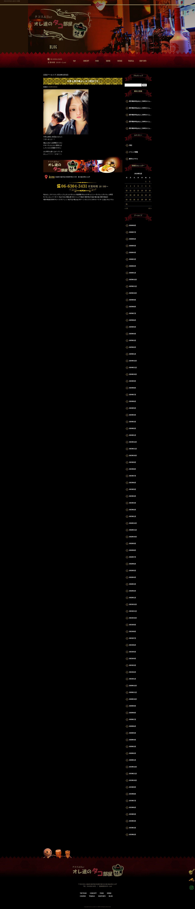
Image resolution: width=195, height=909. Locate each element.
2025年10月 (133, 293)
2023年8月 (132, 469)
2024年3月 (132, 422)
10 (126, 190)
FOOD (96, 61)
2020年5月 (132, 733)
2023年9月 (132, 462)
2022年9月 (132, 543)
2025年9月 (132, 300)
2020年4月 (132, 740)
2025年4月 (132, 334)
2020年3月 (132, 746)
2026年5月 (132, 246)
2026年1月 (132, 273)
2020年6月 (132, 726)
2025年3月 (132, 340)
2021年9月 (132, 625)
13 (138, 190)
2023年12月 (133, 442)
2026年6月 (132, 239)
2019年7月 (132, 801)
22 (146, 195)
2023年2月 (132, 510)
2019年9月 (132, 787)
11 (130, 190)
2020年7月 (132, 719)
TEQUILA (130, 61)
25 (130, 199)
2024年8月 (132, 388)
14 (142, 190)
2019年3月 (132, 828)
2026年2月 (132, 266)
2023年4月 (132, 496)
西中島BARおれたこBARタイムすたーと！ (140, 101)
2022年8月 (132, 550)
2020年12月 (133, 685)
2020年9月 (132, 706)
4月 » (150, 208)
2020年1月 (132, 760)
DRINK (107, 61)
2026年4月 (132, 252)
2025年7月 (132, 313)
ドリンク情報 (133, 152)
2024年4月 (132, 415)
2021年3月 (132, 665)
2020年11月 (133, 692)
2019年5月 (132, 814)
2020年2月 (132, 753)
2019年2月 (132, 834)
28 (142, 199)
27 (138, 199)
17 (126, 195)
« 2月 (126, 208)
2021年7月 (132, 638)
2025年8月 (132, 306)
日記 (130, 145)
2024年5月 (132, 408)
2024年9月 (132, 381)
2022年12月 (133, 523)
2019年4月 (132, 821)
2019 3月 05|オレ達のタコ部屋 (12, 1)
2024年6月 (132, 401)
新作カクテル (133, 159)
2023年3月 (132, 503)
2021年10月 (133, 618)
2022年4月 (132, 577)
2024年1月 (132, 435)
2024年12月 (133, 361)
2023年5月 (132, 489)
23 (150, 195)
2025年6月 (132, 320)
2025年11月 (133, 286)
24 (126, 199)
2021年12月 (133, 604)
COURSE (119, 61)
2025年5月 (132, 327)
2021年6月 (132, 645)
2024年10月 (133, 374)
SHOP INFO (141, 61)
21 (142, 195)
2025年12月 (133, 279)
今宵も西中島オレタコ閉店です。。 (85, 81)
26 (134, 199)
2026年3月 (132, 259)
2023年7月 (132, 476)
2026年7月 (132, 232)
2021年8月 (132, 631)
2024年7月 (132, 394)
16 (150, 190)
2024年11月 (133, 367)
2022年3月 (132, 584)
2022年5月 (132, 570)
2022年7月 (132, 557)
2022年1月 (132, 597)
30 (150, 199)
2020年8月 (132, 713)
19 (134, 195)
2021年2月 (132, 672)
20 (138, 195)
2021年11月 (133, 611)
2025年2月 (132, 347)
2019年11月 (133, 773)
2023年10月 (133, 455)
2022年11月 (133, 530)
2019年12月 (133, 767)
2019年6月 (132, 807)
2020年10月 (133, 699)
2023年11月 (133, 449)
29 (146, 199)
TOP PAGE (73, 61)
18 (130, 195)
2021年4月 (132, 658)
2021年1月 (132, 679)
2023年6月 (132, 482)
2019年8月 (132, 794)
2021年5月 (132, 652)
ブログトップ (138, 75)
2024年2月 (132, 428)
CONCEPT (85, 61)
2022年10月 (133, 537)
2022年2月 (132, 591)
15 (146, 190)
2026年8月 (132, 225)
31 (126, 204)
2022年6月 (132, 564)
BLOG (111, 896)
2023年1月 (132, 516)
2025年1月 (132, 354)
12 (134, 190)
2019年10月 (133, 780)
